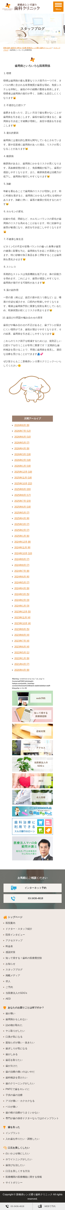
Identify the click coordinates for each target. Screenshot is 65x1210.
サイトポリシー (14, 1182)
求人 (8, 981)
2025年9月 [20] (22, 489)
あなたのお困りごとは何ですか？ (26, 1007)
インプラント (13, 1133)
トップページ (15, 917)
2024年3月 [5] (21, 594)
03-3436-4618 (35, 898)
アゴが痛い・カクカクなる (20, 1101)
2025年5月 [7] (21, 512)
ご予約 (9, 987)
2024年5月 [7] (21, 582)
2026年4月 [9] (21, 448)
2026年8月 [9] (21, 425)
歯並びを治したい (15, 1165)
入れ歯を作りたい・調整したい (22, 1139)
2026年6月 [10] (22, 437)
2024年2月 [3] (21, 600)
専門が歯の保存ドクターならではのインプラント (32, 1118)
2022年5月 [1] (21, 652)
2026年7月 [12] (22, 431)
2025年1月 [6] (21, 536)
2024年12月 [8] (22, 542)
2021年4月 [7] (21, 664)
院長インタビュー (15, 934)
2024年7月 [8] (21, 571)
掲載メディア (13, 975)
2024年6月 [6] (21, 576)
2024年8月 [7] (21, 565)
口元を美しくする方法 (18, 1171)
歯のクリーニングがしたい (20, 1083)
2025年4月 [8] (21, 518)
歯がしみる (12, 1054)
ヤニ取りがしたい (15, 1031)
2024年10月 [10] (23, 553)
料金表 (9, 946)
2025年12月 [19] (23, 472)
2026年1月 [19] (22, 466)
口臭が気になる (14, 1036)
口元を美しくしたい (19, 1147)
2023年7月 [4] (21, 641)
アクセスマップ (14, 940)
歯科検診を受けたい (16, 1077)
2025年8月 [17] (22, 495)
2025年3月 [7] (21, 524)
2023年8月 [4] (21, 635)
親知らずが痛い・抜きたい (20, 1042)
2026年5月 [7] (21, 442)
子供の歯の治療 (14, 1095)
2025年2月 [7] (21, 530)
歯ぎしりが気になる (16, 1048)
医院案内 (10, 923)
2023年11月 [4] (22, 617)
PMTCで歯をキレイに (17, 1089)
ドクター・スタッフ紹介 (19, 929)
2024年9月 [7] (21, 559)
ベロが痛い (12, 1106)
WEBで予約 (49, 1206)
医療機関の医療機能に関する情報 (24, 1177)
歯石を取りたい (14, 1060)
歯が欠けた (12, 1066)
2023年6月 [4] (21, 646)
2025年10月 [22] (23, 483)
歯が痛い (10, 1013)
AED (8, 998)
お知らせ (10, 964)
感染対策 (10, 952)
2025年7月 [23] (22, 501)
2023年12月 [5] (22, 611)
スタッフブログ (14, 969)
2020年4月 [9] (21, 670)
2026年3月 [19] (22, 454)
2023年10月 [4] (22, 623)
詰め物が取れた (14, 1025)
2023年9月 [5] (21, 629)
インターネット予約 (35, 888)
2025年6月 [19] (22, 507)
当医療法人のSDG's (16, 993)
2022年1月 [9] (21, 658)
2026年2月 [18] (22, 460)
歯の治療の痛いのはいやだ (20, 1071)
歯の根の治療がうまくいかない (22, 1112)
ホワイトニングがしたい (19, 1159)
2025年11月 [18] (23, 477)
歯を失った (14, 1127)
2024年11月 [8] (22, 547)
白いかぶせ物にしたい (18, 1153)
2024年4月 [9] (21, 588)
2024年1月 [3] (21, 606)
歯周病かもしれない (16, 1019)
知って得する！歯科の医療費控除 (24, 958)
